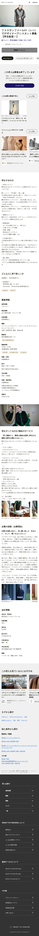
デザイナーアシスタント (16, 717)
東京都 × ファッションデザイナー (11, 738)
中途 (14, 720)
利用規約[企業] (10, 908)
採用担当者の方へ (11, 850)
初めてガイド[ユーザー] (13, 835)
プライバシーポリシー (12, 898)
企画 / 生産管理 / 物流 (8, 763)
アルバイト (6, 40)
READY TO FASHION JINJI (13, 874)
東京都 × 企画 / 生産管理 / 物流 (10, 741)
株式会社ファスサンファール (13, 44)
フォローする (19, 85)
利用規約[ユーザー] (11, 903)
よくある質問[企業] (11, 845)
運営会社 (8, 830)
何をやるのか (7, 58)
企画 (25, 717)
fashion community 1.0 (13, 879)
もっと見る (32, 96)
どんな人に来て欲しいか (24, 58)
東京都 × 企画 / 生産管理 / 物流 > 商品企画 (13, 751)
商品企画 (17, 763)
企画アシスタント (7, 720)
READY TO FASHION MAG (13, 869)
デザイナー (5, 717)
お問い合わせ (10, 913)
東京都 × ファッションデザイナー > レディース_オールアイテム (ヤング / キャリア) (19, 746)
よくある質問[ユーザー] (13, 840)
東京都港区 (15, 40)
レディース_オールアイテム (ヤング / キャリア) (15, 761)
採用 (18, 720)
